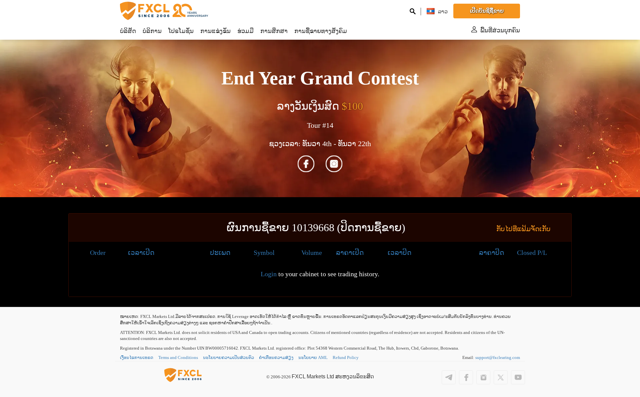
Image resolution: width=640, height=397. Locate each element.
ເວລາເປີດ (141, 252)
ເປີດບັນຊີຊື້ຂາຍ (487, 11)
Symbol (264, 252)
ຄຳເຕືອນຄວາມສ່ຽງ (276, 357)
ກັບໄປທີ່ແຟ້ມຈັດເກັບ (523, 229)
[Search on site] (413, 11)
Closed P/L (532, 252)
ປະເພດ (220, 252)
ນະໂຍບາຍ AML (313, 357)
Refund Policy (346, 357)
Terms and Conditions (178, 357)
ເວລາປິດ (399, 252)
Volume (311, 252)
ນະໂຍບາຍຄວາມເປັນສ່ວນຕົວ (228, 357)
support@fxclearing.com (497, 357)
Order (98, 252)
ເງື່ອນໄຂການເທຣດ (136, 357)
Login (269, 274)
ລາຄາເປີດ (350, 252)
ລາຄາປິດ (491, 252)
